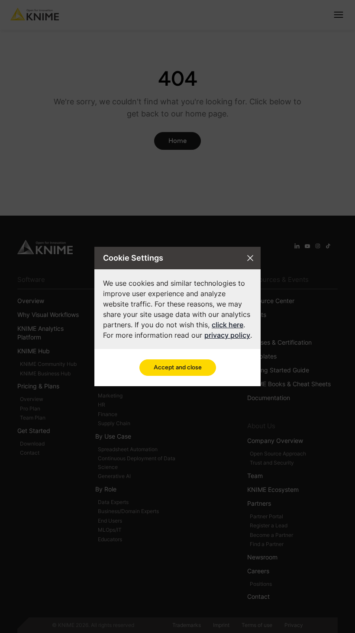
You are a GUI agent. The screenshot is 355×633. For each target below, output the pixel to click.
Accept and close (178, 367)
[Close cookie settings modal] (250, 258)
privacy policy (227, 335)
